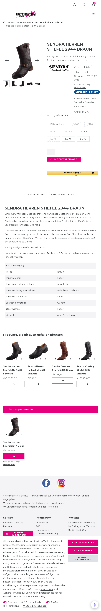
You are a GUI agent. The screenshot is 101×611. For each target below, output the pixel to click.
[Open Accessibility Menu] (94, 604)
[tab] (35, 194)
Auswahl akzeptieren (83, 558)
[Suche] (84, 4)
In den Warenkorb (65, 159)
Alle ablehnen (83, 550)
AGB (38, 526)
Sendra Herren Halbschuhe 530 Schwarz (37, 370)
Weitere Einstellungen (35, 606)
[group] (13, 350)
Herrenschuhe (42, 22)
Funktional (13, 606)
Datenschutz (43, 530)
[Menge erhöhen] (58, 152)
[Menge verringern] (62, 152)
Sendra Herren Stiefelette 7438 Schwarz (12, 370)
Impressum (42, 522)
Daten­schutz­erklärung (33, 596)
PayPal (54, 602)
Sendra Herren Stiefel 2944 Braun (13, 444)
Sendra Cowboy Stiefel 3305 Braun (62, 368)
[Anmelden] (75, 4)
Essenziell (13, 602)
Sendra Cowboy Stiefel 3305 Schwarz (85, 370)
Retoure (7, 526)
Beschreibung (36, 194)
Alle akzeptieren (83, 543)
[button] (72, 174)
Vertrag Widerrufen (19, 534)
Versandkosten (80, 87)
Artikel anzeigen (13, 384)
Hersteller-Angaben (61, 194)
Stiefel (58, 22)
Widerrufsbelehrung (47, 533)
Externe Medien (34, 602)
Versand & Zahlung (13, 522)
